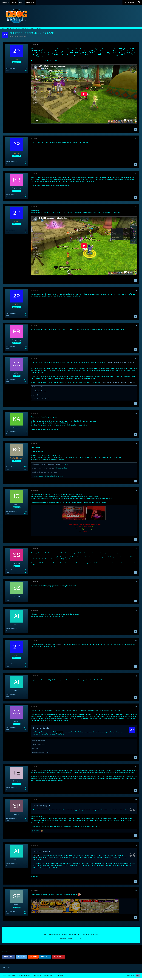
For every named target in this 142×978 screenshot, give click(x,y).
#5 (136, 290)
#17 (136, 767)
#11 (136, 549)
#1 (136, 45)
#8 (136, 413)
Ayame (132, 382)
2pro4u (13, 36)
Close (137, 975)
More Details (130, 975)
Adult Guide (35, 395)
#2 (136, 138)
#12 (136, 582)
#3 (136, 174)
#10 (136, 490)
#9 (136, 443)
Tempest (125, 382)
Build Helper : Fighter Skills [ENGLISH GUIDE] (45, 464)
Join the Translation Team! (40, 399)
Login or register (129, 2)
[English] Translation (38, 387)
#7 (136, 358)
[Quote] (135, 129)
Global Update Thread (38, 391)
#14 (136, 641)
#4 (136, 207)
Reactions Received (11, 68)
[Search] (139, 2)
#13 (136, 610)
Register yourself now (69, 934)
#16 (136, 706)
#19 (136, 845)
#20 (136, 890)
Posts (7, 70)
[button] (8, 957)
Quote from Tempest (41, 806)
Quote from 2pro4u (41, 728)
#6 (136, 325)
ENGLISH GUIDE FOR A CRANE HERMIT (43, 468)
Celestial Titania (114, 382)
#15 (136, 676)
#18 (136, 800)
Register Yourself (66, 939)
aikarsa (59, 644)
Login (80, 939)
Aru (105, 382)
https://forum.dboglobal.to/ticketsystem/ (121, 362)
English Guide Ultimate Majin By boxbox (44, 472)
